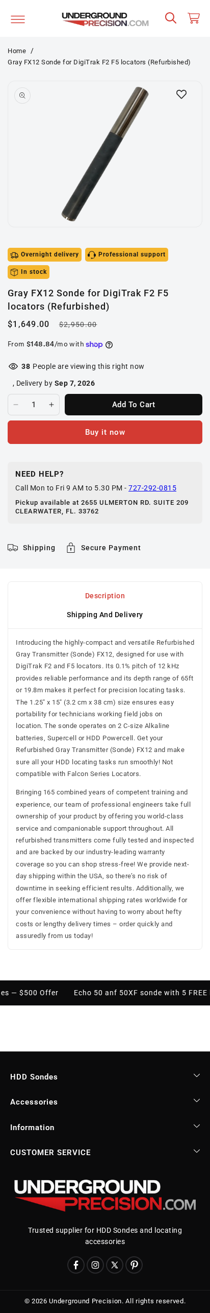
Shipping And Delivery (105, 615)
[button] (171, 18)
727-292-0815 (152, 488)
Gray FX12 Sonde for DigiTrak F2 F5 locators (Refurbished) (99, 62)
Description (105, 596)
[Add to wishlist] (181, 94)
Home (17, 51)
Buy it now (105, 432)
